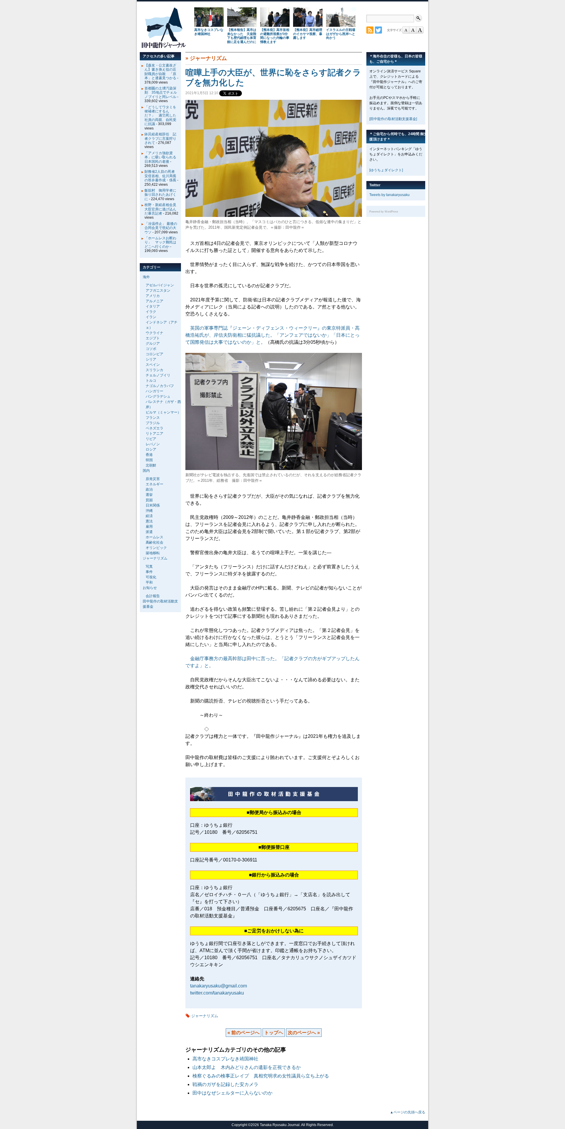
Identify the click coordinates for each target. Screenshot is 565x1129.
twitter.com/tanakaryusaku (217, 992)
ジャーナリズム (208, 58)
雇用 (149, 526)
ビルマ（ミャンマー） (163, 412)
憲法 (149, 521)
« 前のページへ (243, 1032)
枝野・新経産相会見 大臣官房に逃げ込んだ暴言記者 (162, 209)
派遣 (149, 532)
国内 (146, 471)
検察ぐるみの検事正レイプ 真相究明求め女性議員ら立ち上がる (260, 1075)
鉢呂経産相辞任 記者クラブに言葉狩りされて (160, 138)
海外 (146, 277)
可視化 (151, 577)
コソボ (151, 349)
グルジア (153, 343)
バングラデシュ (158, 396)
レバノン (153, 444)
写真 (149, 566)
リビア (151, 439)
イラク (151, 312)
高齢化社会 (154, 542)
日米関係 (153, 505)
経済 (149, 516)
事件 (149, 572)
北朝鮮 (151, 465)
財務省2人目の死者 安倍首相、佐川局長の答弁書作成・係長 (161, 176)
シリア (151, 359)
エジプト (153, 338)
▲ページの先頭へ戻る (407, 1112)
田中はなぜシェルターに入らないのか (232, 1092)
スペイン (153, 365)
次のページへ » (304, 1032)
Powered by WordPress (383, 211)
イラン (151, 317)
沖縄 (149, 511)
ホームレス (154, 537)
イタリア (153, 306)
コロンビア (154, 354)
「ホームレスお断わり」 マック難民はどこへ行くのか (160, 242)
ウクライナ (154, 333)
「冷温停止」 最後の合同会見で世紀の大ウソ (160, 228)
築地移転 (153, 553)
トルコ (151, 380)
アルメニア (154, 301)
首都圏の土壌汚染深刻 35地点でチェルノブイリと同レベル (160, 92)
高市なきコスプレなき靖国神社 (208, 32)
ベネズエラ (154, 428)
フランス (153, 418)
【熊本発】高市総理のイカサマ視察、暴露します (307, 34)
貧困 (149, 500)
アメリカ (153, 296)
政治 (149, 489)
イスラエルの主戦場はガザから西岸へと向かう (340, 34)
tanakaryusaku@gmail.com (218, 985)
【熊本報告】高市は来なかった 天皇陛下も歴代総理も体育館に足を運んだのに (241, 36)
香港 (149, 455)
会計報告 (153, 596)
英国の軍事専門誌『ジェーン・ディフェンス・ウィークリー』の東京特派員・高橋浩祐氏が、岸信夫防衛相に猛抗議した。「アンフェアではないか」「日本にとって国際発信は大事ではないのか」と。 (272, 335)
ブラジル (153, 423)
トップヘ (273, 1032)
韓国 (149, 460)
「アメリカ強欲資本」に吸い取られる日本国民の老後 (160, 157)
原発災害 (153, 479)
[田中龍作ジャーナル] (163, 46)
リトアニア (154, 433)
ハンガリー (154, 391)
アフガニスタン (158, 290)
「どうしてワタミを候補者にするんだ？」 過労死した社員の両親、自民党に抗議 (160, 115)
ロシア (151, 449)
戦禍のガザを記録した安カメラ (225, 1084)
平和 (149, 582)
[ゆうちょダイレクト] (386, 170)
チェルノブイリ (158, 375)
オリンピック (156, 548)
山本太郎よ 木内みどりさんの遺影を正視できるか (246, 1067)
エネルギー (154, 484)
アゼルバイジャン (160, 285)
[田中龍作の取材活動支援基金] (393, 119)
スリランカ (154, 370)
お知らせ (150, 588)
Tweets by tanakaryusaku (389, 195)
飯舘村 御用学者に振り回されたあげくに (160, 194)
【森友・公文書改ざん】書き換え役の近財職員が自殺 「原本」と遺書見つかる (160, 71)
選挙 (149, 495)
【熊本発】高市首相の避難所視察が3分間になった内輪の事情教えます (274, 36)
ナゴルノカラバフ (160, 386)
